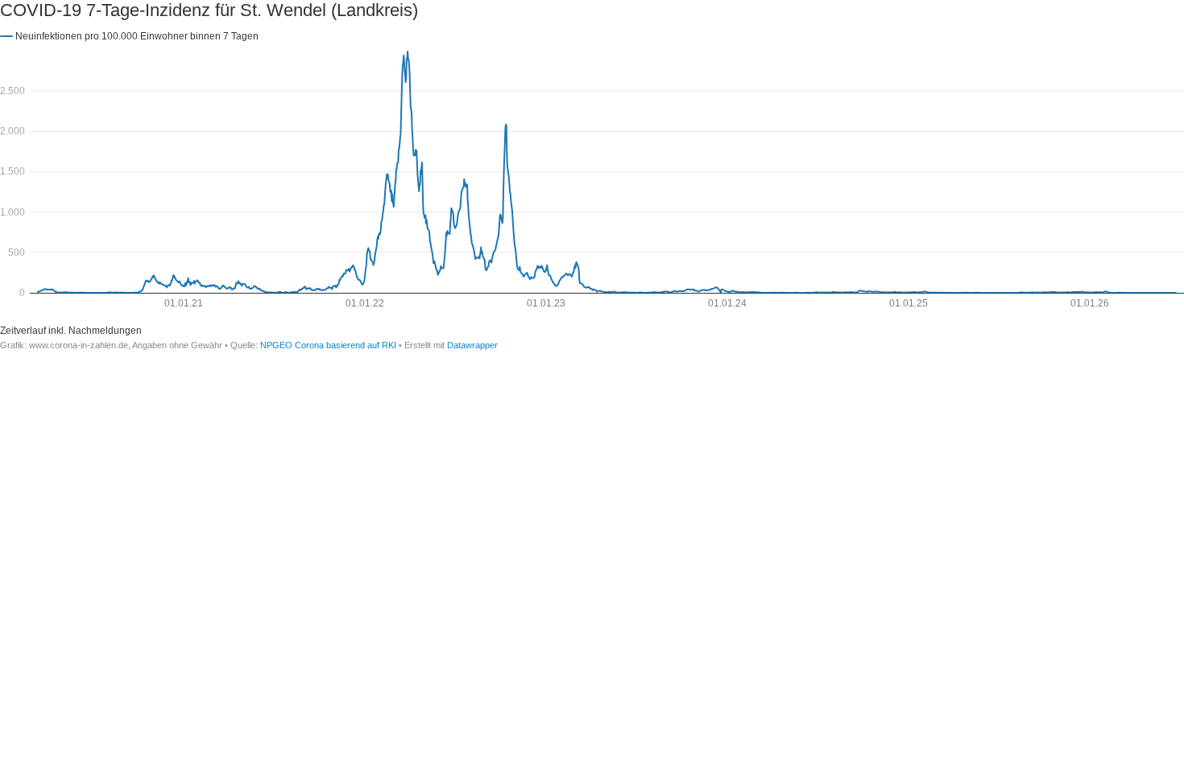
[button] (129, 35)
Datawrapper (472, 345)
